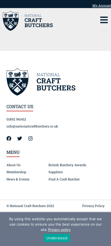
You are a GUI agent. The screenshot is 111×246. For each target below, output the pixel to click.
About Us (13, 165)
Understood (56, 238)
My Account (101, 5)
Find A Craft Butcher (64, 179)
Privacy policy (59, 229)
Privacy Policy (93, 206)
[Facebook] (11, 138)
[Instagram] (33, 138)
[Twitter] (22, 138)
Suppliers (55, 172)
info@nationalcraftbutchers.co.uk (32, 126)
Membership (16, 172)
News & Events (17, 179)
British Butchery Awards (67, 165)
